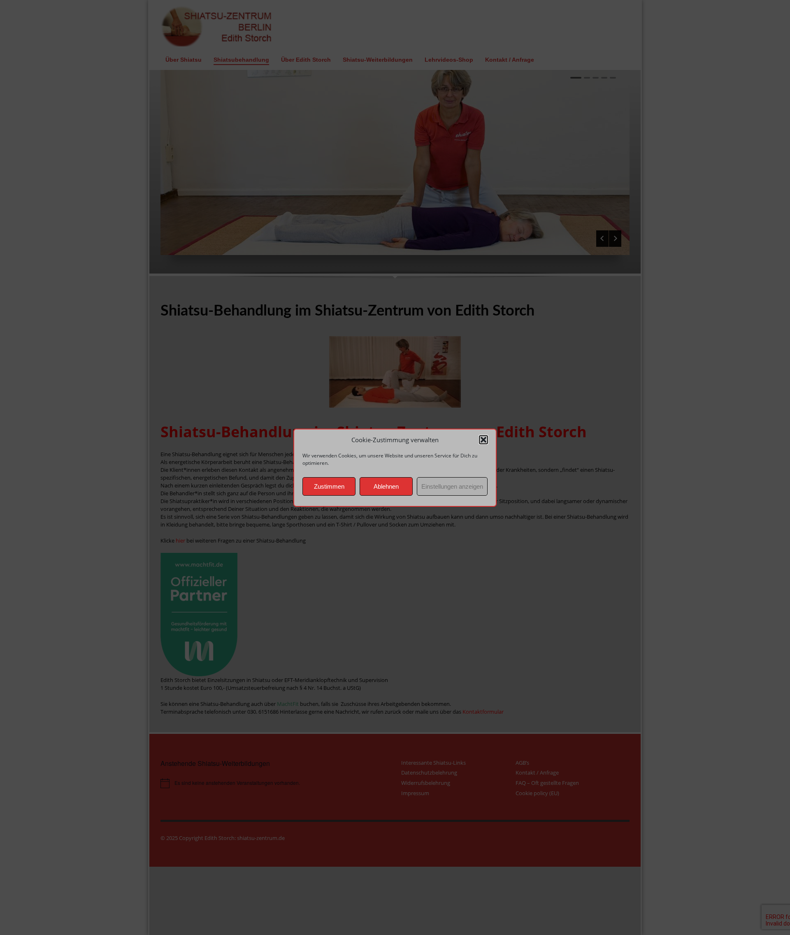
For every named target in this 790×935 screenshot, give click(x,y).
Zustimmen (329, 486)
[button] (483, 440)
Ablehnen (386, 486)
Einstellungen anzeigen (452, 486)
